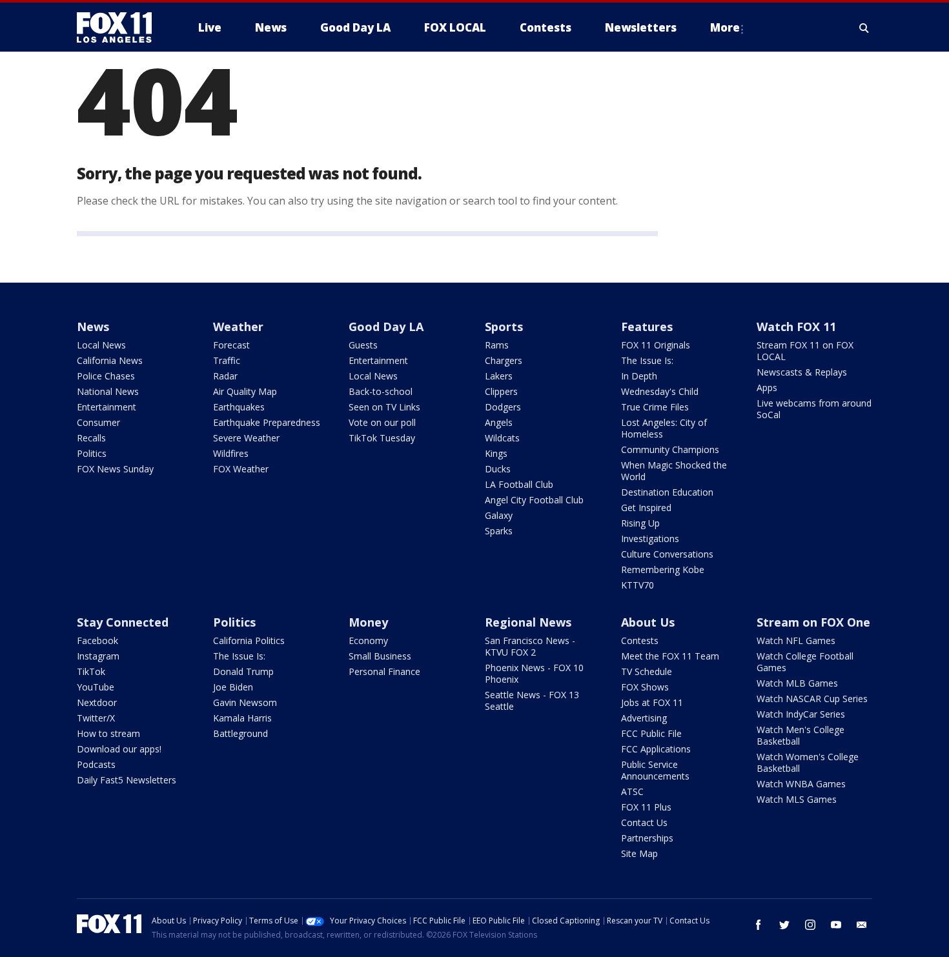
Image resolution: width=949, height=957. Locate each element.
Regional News (528, 622)
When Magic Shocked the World (674, 471)
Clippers (501, 391)
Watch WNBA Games (801, 784)
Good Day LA (386, 326)
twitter (784, 924)
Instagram (98, 656)
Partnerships (647, 838)
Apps (767, 387)
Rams (497, 345)
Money (368, 622)
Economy (368, 640)
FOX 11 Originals (655, 345)
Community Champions (670, 449)
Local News (101, 345)
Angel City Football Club (534, 500)
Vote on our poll (382, 422)
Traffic (226, 360)
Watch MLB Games (797, 683)
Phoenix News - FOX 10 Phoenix (534, 673)
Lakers (499, 376)
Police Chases (106, 376)
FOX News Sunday (115, 469)
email (862, 924)
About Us (648, 622)
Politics (92, 453)
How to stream (108, 733)
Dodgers (503, 407)
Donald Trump (243, 671)
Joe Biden (233, 687)
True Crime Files (655, 407)
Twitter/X (96, 718)
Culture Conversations (667, 554)
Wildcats (502, 438)
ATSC (632, 791)
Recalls (91, 438)
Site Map (639, 853)
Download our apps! (119, 749)
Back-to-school (381, 391)
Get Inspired (646, 507)
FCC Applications (656, 749)
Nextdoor (97, 702)
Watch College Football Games (805, 662)
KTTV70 (637, 585)
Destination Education (667, 492)
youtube (836, 924)
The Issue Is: (647, 360)
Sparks (499, 531)
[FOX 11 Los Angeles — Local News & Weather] (119, 27)
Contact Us (644, 822)
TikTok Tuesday (382, 438)
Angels (499, 422)
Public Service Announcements (655, 770)
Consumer (98, 422)
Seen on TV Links (384, 407)
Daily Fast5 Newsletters (126, 780)
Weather (238, 326)
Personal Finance (384, 671)
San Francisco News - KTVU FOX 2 (530, 646)
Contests (639, 640)
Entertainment (106, 407)
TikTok (91, 671)
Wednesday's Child (660, 391)
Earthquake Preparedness (266, 422)
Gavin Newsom (245, 702)
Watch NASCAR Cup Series (812, 698)
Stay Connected (122, 622)
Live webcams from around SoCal (814, 409)
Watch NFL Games (796, 640)
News (93, 326)
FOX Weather (241, 469)
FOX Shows (645, 687)
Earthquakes (239, 407)
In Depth (639, 376)
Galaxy (499, 515)
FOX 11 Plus (646, 807)
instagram (810, 924)
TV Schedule (646, 671)
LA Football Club (519, 484)
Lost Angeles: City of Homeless (664, 428)
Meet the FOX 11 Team (670, 656)
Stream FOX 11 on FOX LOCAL (805, 351)
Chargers (503, 360)
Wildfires (231, 453)
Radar (225, 376)
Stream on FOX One (813, 622)
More (725, 27)
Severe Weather (246, 438)
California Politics (249, 640)
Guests (363, 345)
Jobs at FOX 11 (652, 702)
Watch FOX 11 (796, 326)
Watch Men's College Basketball (800, 735)
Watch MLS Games (797, 799)
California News (110, 360)
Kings (496, 453)
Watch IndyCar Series (801, 714)
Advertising (644, 718)
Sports (504, 326)
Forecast (231, 345)
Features (647, 326)
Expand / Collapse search (864, 27)
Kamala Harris (242, 718)
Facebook (97, 640)
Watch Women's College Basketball (808, 762)
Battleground (240, 733)
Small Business (380, 656)
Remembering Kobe (662, 569)
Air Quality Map (245, 391)
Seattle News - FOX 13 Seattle (532, 700)
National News (108, 391)
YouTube (95, 687)
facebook (758, 924)
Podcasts (96, 764)
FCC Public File (651, 733)
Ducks (498, 469)
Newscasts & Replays (802, 372)
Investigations (650, 538)
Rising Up (640, 523)
